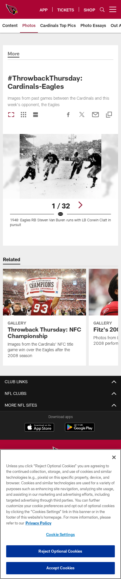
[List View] (35, 115)
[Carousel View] (11, 115)
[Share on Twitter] (82, 118)
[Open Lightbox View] (60, 184)
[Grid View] (23, 115)
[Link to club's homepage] (12, 7)
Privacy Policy (38, 523)
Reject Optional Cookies (60, 551)
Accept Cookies (60, 568)
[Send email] (95, 118)
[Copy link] (109, 115)
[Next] (80, 204)
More (13, 53)
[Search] (102, 9)
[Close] (113, 457)
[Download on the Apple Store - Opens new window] (39, 428)
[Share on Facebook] (68, 118)
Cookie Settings (60, 534)
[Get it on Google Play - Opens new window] (79, 430)
